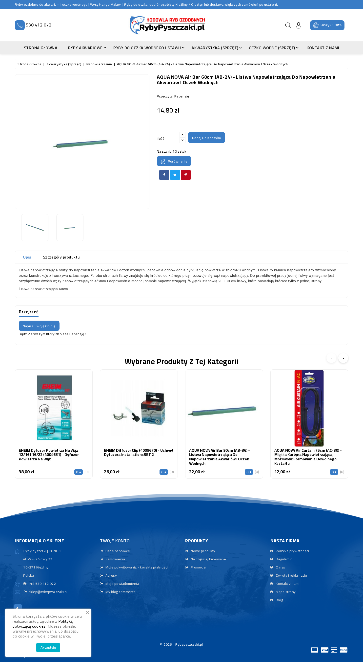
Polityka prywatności (292, 551)
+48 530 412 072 (42, 583)
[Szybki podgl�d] (66, 413)
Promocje (198, 567)
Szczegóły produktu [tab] (61, 257)
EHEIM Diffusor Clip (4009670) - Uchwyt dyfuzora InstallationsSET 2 (139, 452)
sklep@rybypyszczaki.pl (48, 592)
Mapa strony (285, 592)
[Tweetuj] (175, 175)
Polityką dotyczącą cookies (43, 623)
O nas (280, 567)
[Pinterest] (186, 175)
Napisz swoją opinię (39, 326)
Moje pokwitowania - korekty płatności (136, 567)
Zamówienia (115, 559)
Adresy (111, 575)
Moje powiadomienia (122, 583)
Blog (279, 600)
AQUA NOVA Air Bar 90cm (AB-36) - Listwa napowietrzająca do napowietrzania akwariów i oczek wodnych (219, 457)
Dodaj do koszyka (206, 138)
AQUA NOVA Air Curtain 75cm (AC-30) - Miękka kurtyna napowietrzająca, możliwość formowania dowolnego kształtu (308, 457)
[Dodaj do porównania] (53, 413)
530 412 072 (39, 25)
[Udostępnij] (164, 175)
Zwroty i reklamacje (291, 575)
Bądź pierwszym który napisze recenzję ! (52, 334)
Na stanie (164, 151)
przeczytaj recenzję (173, 96)
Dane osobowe (117, 551)
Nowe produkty (202, 551)
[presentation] (331, 358)
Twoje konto (115, 541)
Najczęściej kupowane (208, 559)
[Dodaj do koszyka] (40, 413)
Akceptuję (48, 647)
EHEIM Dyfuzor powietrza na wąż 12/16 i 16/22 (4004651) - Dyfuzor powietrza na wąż (49, 455)
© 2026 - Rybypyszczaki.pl (181, 644)
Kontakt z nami (287, 583)
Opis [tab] (27, 257)
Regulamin (284, 559)
